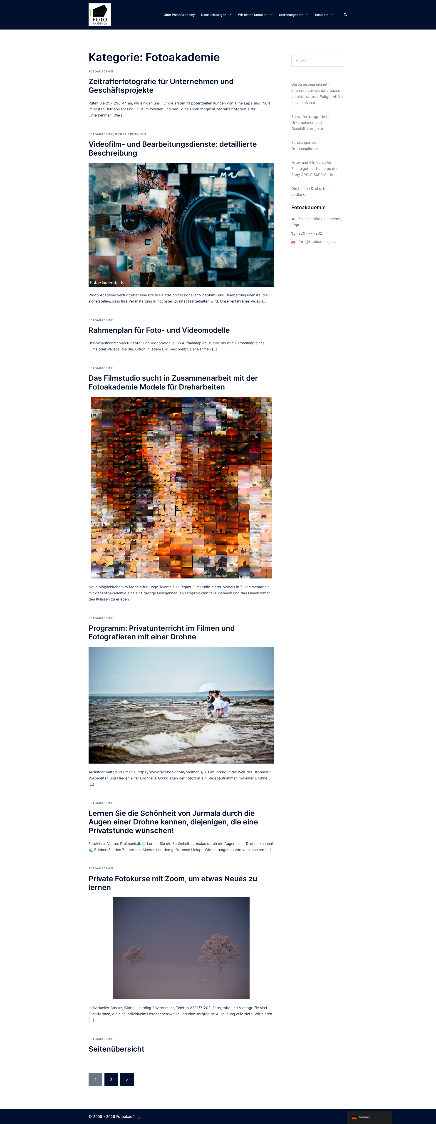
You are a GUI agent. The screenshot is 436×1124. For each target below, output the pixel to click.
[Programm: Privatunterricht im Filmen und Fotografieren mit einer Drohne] (181, 704)
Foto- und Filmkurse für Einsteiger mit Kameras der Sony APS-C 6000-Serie (314, 168)
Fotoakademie (101, 71)
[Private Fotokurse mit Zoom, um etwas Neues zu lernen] (181, 948)
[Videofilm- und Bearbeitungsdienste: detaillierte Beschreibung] (181, 224)
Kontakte (321, 15)
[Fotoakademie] (100, 14)
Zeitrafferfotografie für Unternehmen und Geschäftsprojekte (161, 85)
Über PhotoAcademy (179, 15)
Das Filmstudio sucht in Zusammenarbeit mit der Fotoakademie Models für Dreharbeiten (173, 382)
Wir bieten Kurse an (252, 15)
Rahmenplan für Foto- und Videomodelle (159, 330)
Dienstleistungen (213, 15)
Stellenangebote (291, 15)
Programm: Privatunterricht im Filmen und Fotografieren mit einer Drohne (162, 632)
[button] (345, 15)
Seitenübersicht (116, 1049)
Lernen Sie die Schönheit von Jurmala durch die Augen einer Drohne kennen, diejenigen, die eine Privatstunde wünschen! (173, 822)
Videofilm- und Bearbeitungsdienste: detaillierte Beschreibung (173, 148)
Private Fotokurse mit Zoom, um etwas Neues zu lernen (173, 883)
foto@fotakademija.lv (316, 241)
